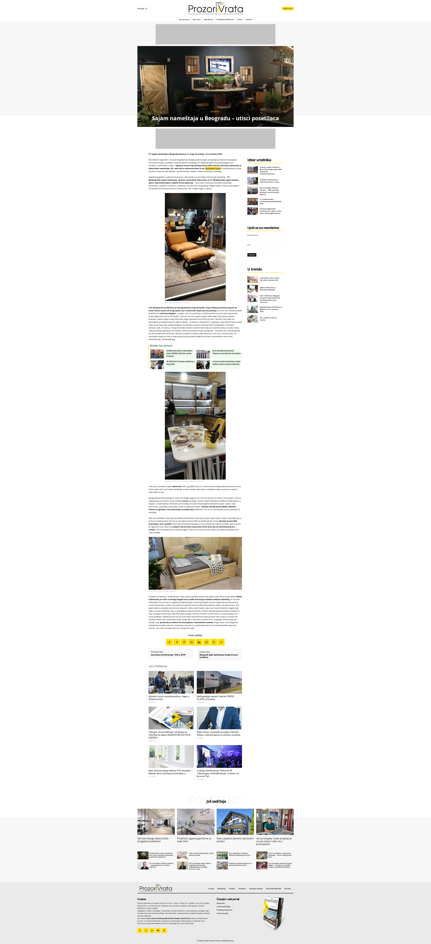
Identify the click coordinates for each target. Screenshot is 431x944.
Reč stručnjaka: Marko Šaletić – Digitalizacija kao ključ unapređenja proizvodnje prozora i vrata (200, 866)
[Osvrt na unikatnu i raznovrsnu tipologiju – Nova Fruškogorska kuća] (261, 855)
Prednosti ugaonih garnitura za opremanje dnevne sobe (240, 864)
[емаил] (206, 642)
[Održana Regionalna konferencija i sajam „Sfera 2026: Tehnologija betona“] (252, 211)
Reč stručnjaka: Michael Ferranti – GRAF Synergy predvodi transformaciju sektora (269, 191)
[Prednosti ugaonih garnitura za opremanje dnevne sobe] (222, 865)
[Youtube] (158, 930)
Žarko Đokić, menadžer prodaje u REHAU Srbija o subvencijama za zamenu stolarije (218, 733)
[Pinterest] (184, 642)
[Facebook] (169, 642)
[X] (176, 642)
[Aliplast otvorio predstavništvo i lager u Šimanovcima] (171, 682)
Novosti (215, 112)
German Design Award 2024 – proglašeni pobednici (153, 840)
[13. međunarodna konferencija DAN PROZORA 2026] (252, 201)
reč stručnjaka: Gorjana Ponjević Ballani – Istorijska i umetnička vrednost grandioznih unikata (280, 865)
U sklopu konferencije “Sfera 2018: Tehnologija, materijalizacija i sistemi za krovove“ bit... (218, 773)
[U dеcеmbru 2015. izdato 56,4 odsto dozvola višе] (252, 279)
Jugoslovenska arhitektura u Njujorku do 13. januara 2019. (271, 309)
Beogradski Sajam (213, 168)
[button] (142, 8)
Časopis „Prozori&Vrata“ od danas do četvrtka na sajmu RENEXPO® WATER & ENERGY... (169, 735)
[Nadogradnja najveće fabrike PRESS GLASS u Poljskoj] (219, 682)
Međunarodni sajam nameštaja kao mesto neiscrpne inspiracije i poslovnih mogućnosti (161, 855)
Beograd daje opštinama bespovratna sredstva (218, 656)
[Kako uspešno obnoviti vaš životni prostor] (235, 822)
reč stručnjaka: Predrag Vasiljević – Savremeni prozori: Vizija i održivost (162, 865)
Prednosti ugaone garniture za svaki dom (194, 840)
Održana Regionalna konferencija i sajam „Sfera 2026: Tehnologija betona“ (270, 211)
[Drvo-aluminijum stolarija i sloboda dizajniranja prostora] (222, 855)
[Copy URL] (221, 642)
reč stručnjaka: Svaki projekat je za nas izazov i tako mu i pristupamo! (274, 841)
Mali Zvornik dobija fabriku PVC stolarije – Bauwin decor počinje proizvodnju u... (171, 772)
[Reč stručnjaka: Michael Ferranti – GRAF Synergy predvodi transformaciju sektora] (252, 190)
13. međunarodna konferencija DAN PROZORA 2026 (270, 201)
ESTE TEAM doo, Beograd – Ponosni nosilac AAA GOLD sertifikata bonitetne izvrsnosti (270, 299)
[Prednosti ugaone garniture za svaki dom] (195, 822)
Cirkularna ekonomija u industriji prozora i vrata (269, 181)
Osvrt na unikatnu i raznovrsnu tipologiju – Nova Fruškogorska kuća (279, 855)
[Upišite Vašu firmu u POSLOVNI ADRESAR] (252, 288)
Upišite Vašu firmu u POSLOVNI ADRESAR (268, 288)
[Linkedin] (199, 642)
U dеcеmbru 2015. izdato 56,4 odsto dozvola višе (269, 279)
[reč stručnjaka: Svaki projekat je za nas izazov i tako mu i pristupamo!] (275, 822)
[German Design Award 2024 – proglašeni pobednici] (156, 822)
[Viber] (213, 642)
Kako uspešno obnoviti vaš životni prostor (235, 840)
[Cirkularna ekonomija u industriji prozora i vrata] (252, 180)
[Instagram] (145, 930)
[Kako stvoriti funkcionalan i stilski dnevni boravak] (182, 855)
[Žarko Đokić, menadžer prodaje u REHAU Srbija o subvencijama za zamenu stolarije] (219, 718)
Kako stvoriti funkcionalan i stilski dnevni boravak (201, 854)
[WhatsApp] (191, 642)
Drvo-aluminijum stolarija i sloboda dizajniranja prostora (239, 854)
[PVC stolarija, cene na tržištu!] (252, 318)
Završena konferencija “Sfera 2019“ (168, 655)
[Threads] (164, 930)
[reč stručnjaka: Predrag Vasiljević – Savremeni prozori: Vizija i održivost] (143, 865)
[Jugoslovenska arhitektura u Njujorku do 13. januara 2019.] (252, 309)
